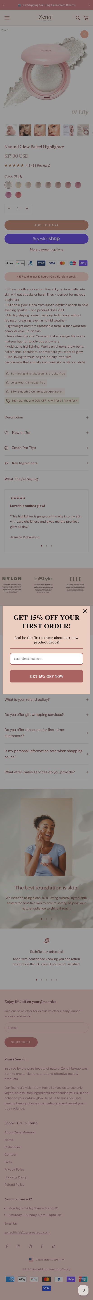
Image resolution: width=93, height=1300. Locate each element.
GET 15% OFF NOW (46, 676)
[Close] (84, 611)
